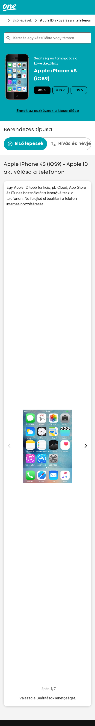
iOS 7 (60, 90)
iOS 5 (78, 90)
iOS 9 (42, 90)
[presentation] (47, 143)
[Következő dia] (86, 445)
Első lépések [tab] (29, 144)
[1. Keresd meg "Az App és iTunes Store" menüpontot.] (47, 446)
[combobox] (51, 38)
